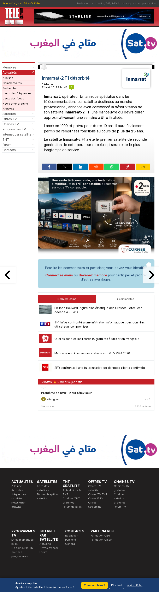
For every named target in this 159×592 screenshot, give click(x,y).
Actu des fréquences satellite (18, 494)
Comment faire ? (94, 585)
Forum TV (120, 506)
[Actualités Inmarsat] (136, 86)
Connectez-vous (59, 275)
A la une (8, 77)
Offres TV (9, 119)
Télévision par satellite (90, 3)
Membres (9, 67)
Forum (6, 145)
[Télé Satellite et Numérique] (14, 16)
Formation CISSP (101, 539)
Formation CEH (100, 535)
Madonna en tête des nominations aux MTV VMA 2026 (92, 353)
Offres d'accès (49, 548)
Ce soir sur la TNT (23, 548)
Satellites (9, 114)
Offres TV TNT (97, 494)
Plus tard (116, 585)
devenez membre (93, 275)
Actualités (9, 72)
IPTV (114, 3)
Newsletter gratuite (15, 103)
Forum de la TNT (73, 506)
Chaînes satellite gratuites (119, 498)
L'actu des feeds (13, 98)
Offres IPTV (95, 498)
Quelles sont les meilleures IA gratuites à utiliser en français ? (96, 339)
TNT (108, 3)
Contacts (9, 150)
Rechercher (10, 88)
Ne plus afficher (134, 585)
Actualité (45, 543)
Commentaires (12, 83)
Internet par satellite (144, 3)
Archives (8, 108)
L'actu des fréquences (17, 93)
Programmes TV (14, 129)
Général (70, 543)
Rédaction (71, 535)
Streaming (124, 3)
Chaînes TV (10, 124)
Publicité (70, 539)
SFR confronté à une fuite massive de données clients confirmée (99, 367)
